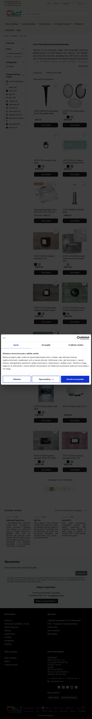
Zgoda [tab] (16, 345)
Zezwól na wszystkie (75, 379)
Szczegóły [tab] (46, 345)
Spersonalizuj (44, 379)
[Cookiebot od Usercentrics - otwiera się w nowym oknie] (78, 338)
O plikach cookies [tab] (76, 345)
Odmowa (17, 379)
